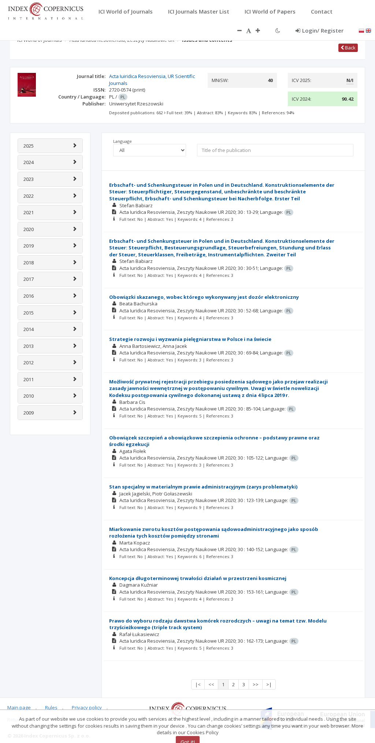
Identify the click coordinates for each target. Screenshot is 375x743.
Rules (51, 707)
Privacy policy (87, 707)
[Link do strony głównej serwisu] (45, 10)
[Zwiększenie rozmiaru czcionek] (261, 30)
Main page (19, 707)
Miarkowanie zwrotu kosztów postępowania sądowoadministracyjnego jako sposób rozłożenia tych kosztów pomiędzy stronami (213, 532)
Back (350, 47)
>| (269, 684)
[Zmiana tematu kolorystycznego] (278, 30)
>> (256, 684)
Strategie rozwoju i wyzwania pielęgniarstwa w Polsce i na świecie (190, 339)
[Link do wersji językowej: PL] (361, 30)
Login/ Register (323, 30)
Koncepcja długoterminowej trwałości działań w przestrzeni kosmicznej (197, 578)
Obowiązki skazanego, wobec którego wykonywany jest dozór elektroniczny (204, 297)
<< (211, 684)
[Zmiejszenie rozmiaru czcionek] (236, 30)
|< (198, 684)
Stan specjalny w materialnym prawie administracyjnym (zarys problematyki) (203, 486)
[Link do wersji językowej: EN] (368, 30)
